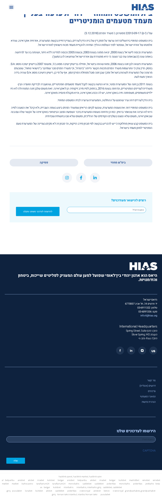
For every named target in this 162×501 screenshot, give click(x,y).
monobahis (74, 483)
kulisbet (51, 480)
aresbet (21, 480)
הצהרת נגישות (149, 402)
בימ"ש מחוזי (118, 162)
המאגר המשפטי (148, 396)
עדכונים (152, 391)
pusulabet (17, 490)
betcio (107, 490)
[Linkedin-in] (95, 178)
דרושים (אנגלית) (148, 386)
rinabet (40, 480)
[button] (11, 7)
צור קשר (151, 380)
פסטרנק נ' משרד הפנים (112, 33)
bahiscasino (27, 483)
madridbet (134, 480)
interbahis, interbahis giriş (89, 487)
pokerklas (111, 483)
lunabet (28, 490)
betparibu (10, 480)
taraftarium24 (42, 483)
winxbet (146, 480)
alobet (31, 480)
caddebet (87, 483)
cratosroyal (85, 490)
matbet (5, 483)
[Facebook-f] (81, 178)
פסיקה (44, 162)
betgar (61, 480)
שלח (16, 460)
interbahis (68, 487)
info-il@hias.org (148, 316)
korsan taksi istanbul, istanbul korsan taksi (77, 494)
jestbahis (149, 483)
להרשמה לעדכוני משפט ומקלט (37, 211)
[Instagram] (67, 178)
